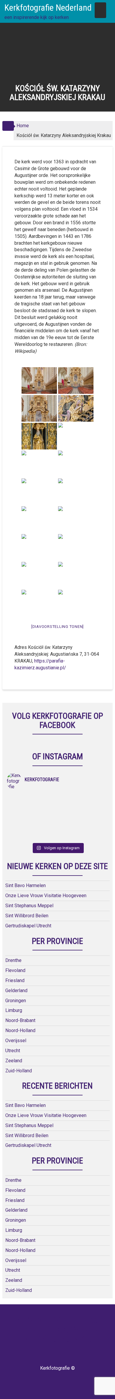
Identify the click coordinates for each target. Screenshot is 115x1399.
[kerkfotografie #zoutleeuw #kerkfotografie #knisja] (32, 797)
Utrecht (12, 1050)
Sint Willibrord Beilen (26, 915)
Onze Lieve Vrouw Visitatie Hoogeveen (45, 895)
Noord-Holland (20, 1030)
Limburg (13, 1010)
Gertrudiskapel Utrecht (28, 926)
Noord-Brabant (20, 1020)
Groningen (15, 1000)
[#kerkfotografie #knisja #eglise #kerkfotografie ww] (83, 828)
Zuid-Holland (18, 1071)
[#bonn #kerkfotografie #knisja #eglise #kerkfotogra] (83, 813)
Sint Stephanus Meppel (29, 905)
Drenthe (13, 960)
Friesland (14, 980)
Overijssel (15, 1040)
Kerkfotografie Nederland (48, 7)
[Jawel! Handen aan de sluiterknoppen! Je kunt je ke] (32, 813)
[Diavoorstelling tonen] (57, 626)
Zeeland (13, 1060)
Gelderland (16, 990)
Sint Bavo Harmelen (25, 885)
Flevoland (15, 970)
